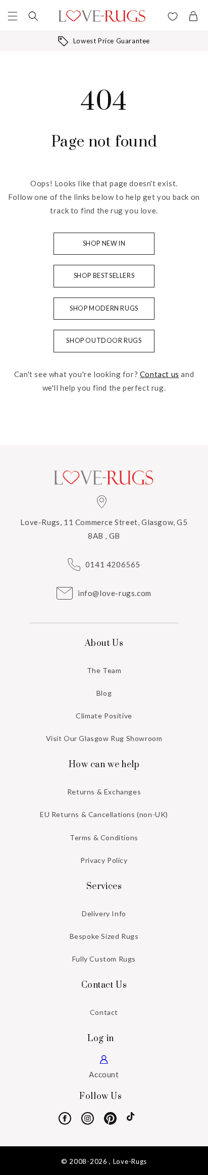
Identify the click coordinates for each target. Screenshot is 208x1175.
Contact (104, 1012)
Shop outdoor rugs (103, 340)
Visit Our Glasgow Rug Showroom (104, 738)
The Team (104, 670)
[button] (13, 16)
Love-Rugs (130, 1161)
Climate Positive (104, 715)
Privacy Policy (103, 860)
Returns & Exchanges (104, 791)
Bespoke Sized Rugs (104, 936)
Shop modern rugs (104, 308)
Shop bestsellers (104, 275)
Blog (104, 693)
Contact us (159, 374)
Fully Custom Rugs (104, 958)
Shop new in (104, 243)
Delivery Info (104, 913)
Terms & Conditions (104, 837)
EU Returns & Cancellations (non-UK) (104, 814)
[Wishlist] (173, 18)
